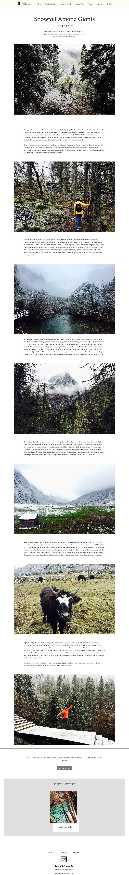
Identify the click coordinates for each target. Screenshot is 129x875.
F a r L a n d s (27, 5)
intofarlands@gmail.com (64, 870)
